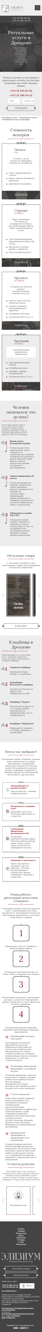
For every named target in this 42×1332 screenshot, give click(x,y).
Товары (21, 1231)
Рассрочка (21, 1233)
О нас (21, 1242)
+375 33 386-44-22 (21, 20)
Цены (21, 1235)
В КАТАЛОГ (21, 626)
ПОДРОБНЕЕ (21, 195)
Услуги (21, 1229)
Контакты (21, 1244)
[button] (3, 595)
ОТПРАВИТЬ (21, 108)
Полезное (21, 1238)
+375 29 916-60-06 (21, 18)
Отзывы (21, 1240)
